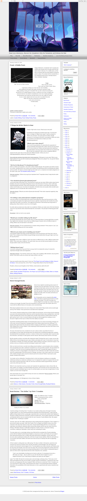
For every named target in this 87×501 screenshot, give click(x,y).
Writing (65, 123)
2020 (66, 138)
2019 (66, 140)
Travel (65, 121)
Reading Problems (50, 384)
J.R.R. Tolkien (68, 246)
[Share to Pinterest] (43, 116)
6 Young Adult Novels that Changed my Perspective (69, 256)
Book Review (17, 472)
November (68, 151)
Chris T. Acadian (25, 472)
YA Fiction (31, 472)
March (67, 181)
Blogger (62, 491)
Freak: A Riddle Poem (17, 65)
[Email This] (38, 116)
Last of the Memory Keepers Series (64, 55)
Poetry (34, 117)
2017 (66, 143)
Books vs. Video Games (19, 384)
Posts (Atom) (38, 482)
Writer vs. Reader (54, 271)
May (67, 177)
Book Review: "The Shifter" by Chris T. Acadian (26, 391)
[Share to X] (41, 116)
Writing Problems (18, 273)
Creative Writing (18, 117)
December (68, 149)
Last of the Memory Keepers (70, 111)
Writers (11, 273)
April (67, 179)
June (67, 176)
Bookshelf (32, 58)
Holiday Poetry (28, 117)
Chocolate (28, 384)
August (68, 172)
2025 (66, 130)
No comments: (32, 115)
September (68, 170)
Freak (23, 117)
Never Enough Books (17, 281)
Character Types (67, 102)
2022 (66, 134)
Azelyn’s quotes (67, 237)
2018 (66, 141)
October (68, 152)
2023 (66, 132)
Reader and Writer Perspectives (21, 271)
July (67, 174)
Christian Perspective (68, 104)
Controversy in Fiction (68, 107)
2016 (66, 145)
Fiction (33, 384)
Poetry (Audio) (13, 58)
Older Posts (55, 477)
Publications (37, 55)
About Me (17, 55)
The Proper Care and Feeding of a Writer (39, 271)
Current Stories (23, 58)
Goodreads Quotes (73, 248)
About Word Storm (27, 55)
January (68, 185)
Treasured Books (42, 58)
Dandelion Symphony (48, 55)
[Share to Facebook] (42, 116)
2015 (66, 147)
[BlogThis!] (39, 116)
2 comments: (31, 381)
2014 (66, 187)
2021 (66, 136)
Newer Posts (13, 477)
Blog (11, 55)
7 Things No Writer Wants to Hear (21, 125)
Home (35, 477)
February (68, 183)
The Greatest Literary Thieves (28, 171)
